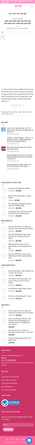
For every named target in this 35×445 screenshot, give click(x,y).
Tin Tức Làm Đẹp (17, 18)
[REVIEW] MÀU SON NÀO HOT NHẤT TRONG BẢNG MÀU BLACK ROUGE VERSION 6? (20, 157)
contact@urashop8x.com (14, 355)
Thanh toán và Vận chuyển (10, 377)
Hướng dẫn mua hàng (8, 380)
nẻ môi (11, 114)
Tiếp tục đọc (17, 105)
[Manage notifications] (4, 440)
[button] (2, 7)
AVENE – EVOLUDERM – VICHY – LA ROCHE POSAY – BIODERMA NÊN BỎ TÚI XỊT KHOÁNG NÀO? (20, 139)
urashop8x (24, 28)
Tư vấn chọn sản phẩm (9, 390)
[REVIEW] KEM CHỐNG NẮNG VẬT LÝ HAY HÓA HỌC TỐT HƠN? (19, 165)
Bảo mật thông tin (7, 386)
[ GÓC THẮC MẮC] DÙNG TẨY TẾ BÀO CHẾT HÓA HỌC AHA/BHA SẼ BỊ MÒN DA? (20, 130)
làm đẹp (6, 114)
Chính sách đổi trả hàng (9, 383)
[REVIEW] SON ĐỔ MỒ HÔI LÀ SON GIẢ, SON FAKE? (19, 148)
